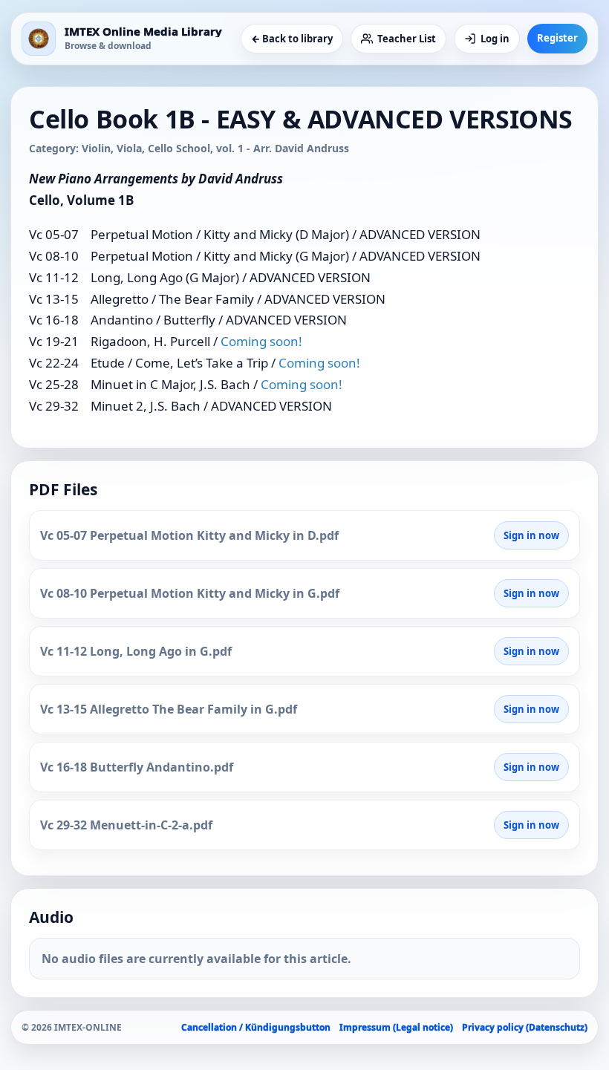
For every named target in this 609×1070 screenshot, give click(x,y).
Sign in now (531, 535)
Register (557, 38)
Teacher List (406, 38)
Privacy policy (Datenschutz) (524, 1027)
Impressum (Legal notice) (396, 1027)
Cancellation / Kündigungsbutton (255, 1027)
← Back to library (292, 38)
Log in (495, 38)
